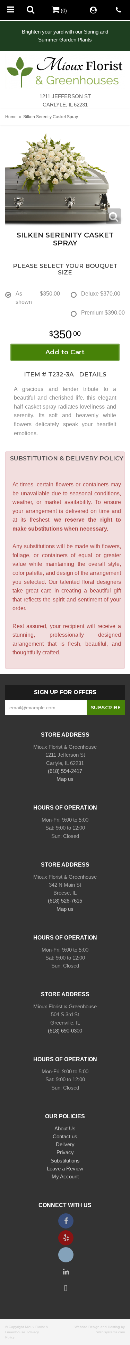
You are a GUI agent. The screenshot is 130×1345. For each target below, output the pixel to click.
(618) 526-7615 (65, 901)
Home (11, 116)
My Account (65, 1176)
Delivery (65, 1144)
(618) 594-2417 (65, 771)
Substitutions (65, 1161)
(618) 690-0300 (65, 1031)
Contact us (65, 1136)
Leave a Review (65, 1168)
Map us (65, 779)
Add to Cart (65, 352)
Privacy (65, 1152)
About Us (65, 1128)
